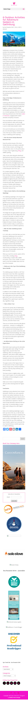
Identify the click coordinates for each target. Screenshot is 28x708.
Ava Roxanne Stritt (9, 27)
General (5, 29)
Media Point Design (14, 697)
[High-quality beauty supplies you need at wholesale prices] (14, 622)
